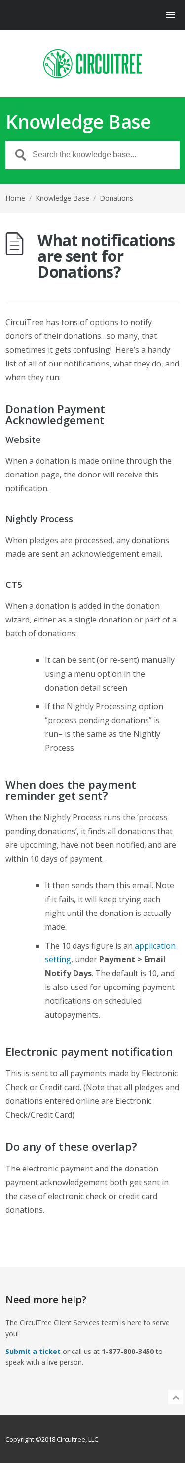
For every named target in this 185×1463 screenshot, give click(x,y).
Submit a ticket (33, 1351)
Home (15, 198)
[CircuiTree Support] (92, 63)
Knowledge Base (62, 198)
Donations (116, 198)
